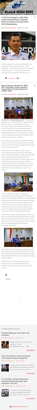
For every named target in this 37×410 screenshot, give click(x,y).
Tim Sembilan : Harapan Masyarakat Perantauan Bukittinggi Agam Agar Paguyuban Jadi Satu (14, 381)
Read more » (31, 350)
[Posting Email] (18, 79)
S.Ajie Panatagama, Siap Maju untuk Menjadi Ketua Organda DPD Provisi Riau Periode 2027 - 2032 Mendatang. (15, 20)
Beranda (10, 11)
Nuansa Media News (16, 3)
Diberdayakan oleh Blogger (20, 406)
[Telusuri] (34, 3)
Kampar (8, 279)
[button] (34, 17)
